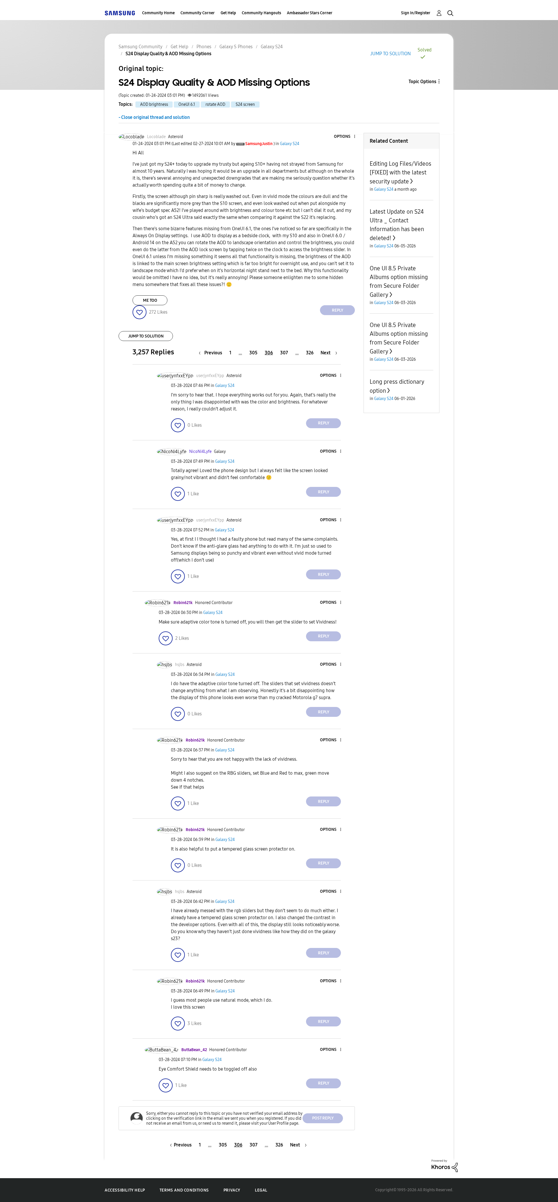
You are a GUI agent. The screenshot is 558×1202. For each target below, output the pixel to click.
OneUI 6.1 (186, 104)
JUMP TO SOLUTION (390, 53)
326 (310, 353)
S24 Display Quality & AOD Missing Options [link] (168, 53)
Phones (203, 46)
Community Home (158, 12)
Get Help (228, 12)
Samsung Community (140, 46)
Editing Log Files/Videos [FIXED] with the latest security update (400, 172)
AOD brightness (154, 104)
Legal (261, 1190)
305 (253, 353)
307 (284, 353)
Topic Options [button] (422, 81)
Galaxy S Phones (236, 46)
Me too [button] (150, 300)
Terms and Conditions (184, 1190)
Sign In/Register (415, 12)
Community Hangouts (261, 12)
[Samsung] (120, 13)
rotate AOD (215, 104)
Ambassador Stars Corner (309, 12)
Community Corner (197, 12)
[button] (345, 137)
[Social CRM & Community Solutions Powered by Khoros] (445, 1165)
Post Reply (323, 1118)
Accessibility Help (125, 1190)
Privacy (231, 1190)
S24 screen (245, 104)
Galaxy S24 (272, 46)
